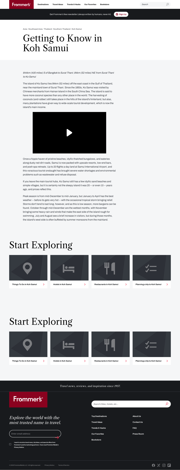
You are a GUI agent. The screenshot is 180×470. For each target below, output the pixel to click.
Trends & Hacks (73, 4)
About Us (137, 416)
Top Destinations (99, 416)
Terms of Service (63, 465)
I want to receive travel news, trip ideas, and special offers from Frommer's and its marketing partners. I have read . (36, 445)
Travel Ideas (58, 4)
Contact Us (138, 422)
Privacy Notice (49, 465)
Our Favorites (90, 4)
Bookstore (104, 4)
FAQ (135, 428)
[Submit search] (168, 4)
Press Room (138, 434)
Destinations (43, 4)
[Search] (167, 403)
